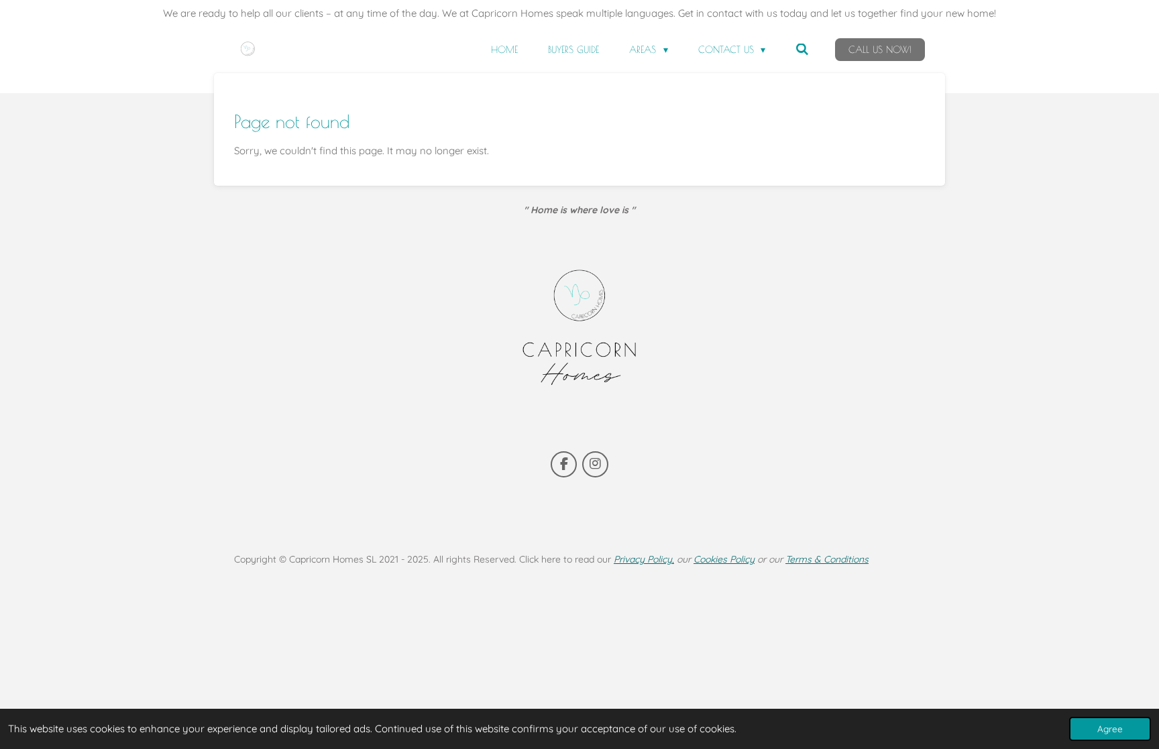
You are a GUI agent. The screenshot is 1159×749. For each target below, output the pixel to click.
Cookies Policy (724, 559)
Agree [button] (1110, 728)
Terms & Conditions (827, 559)
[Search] (802, 49)
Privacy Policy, (644, 559)
